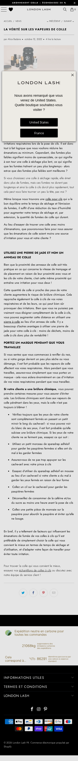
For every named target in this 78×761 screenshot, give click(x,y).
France (39, 133)
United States (39, 122)
